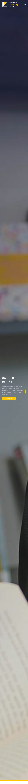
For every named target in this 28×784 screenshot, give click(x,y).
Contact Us (9, 398)
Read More (9, 404)
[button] (25, 388)
